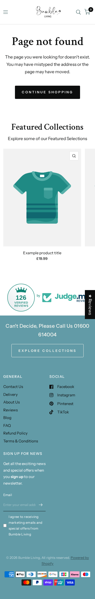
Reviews (10, 410)
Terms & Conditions (20, 441)
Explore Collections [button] (47, 351)
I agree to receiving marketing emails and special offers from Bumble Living (26, 525)
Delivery (10, 394)
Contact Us (13, 386)
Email (7, 495)
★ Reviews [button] (90, 304)
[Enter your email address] (40, 504)
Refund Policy (15, 433)
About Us (11, 402)
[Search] (78, 12)
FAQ (7, 425)
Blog (7, 417)
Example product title (42, 252)
